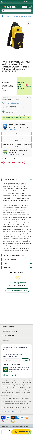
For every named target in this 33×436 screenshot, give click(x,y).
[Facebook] (10, 375)
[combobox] (16, 10)
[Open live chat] (29, 432)
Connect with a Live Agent (15, 162)
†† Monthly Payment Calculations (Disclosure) (13, 411)
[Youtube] (7, 375)
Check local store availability (13, 103)
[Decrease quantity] (9, 433)
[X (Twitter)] (12, 375)
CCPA (26, 426)
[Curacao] (10, 7)
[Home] (2, 16)
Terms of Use (6, 426)
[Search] (29, 11)
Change (28, 97)
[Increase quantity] (9, 430)
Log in (28, 89)
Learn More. (12, 129)
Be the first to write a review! (17, 290)
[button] (16, 133)
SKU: (2, 71)
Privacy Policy (17, 426)
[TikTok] (15, 375)
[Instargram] (4, 375)
